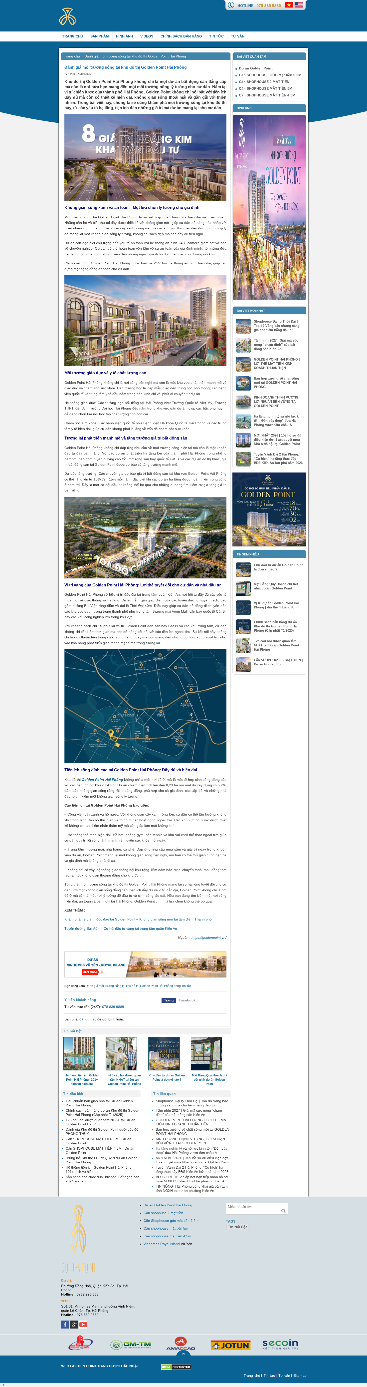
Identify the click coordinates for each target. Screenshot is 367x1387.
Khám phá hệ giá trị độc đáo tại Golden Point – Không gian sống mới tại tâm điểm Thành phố (138, 919)
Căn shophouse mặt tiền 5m (166, 1228)
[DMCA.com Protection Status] (176, 1366)
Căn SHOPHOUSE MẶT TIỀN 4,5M (267, 95)
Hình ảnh (124, 36)
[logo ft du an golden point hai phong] (82, 1206)
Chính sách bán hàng (181, 36)
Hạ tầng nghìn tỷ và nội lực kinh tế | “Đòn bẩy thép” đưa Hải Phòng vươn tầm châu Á (279, 421)
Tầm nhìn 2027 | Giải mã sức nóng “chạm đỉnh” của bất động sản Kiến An (276, 345)
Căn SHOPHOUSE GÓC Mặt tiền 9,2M (270, 75)
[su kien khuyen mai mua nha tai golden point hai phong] (269, 474)
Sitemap (300, 1376)
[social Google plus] (74, 1323)
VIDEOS (146, 36)
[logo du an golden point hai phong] (75, 9)
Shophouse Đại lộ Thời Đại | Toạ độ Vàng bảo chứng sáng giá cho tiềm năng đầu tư (277, 326)
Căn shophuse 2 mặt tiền (163, 1213)
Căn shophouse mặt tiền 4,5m (167, 1236)
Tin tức (216, 36)
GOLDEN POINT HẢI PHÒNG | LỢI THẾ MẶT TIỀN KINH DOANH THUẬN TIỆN (277, 364)
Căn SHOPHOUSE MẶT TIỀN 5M (265, 88)
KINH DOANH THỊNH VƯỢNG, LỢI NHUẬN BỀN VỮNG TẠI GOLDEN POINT (276, 402)
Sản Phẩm (99, 36)
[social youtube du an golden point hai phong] (83, 1323)
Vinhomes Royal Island (162, 1244)
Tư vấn (237, 36)
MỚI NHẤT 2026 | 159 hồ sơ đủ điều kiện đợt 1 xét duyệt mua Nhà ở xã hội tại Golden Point (277, 440)
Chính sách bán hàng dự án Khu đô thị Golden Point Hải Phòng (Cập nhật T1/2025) (276, 626)
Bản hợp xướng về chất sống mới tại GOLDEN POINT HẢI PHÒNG (276, 383)
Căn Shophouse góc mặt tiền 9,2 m (171, 1221)
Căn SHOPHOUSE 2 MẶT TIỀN (264, 82)
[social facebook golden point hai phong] (65, 1323)
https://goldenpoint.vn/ (208, 937)
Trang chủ (72, 36)
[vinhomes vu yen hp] (145, 964)
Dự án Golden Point (256, 68)
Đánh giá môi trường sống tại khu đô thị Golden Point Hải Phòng (129, 986)
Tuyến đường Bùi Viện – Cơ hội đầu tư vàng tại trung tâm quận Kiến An (120, 928)
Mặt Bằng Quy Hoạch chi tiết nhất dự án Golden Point (276, 586)
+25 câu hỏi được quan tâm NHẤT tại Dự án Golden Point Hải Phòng (276, 645)
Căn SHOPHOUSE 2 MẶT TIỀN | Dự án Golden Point (278, 662)
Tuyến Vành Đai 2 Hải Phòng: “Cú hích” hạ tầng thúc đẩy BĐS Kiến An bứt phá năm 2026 (278, 459)
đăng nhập (87, 1019)
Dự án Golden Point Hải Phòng (168, 1205)
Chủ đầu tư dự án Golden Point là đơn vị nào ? (278, 567)
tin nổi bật (237, 1227)
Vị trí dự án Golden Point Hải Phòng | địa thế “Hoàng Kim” (276, 605)
